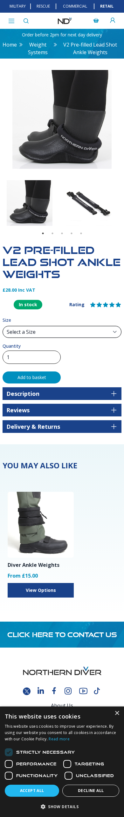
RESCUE (43, 6)
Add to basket (31, 377)
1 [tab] (43, 233)
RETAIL (107, 6)
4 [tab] (71, 233)
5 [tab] (81, 233)
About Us (62, 705)
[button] (62, 806)
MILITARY (18, 6)
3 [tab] (62, 233)
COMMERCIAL (75, 6)
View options (41, 590)
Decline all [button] (91, 790)
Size (7, 320)
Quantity (12, 346)
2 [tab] (52, 233)
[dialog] (62, 761)
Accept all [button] (32, 790)
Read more (59, 739)
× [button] (116, 713)
